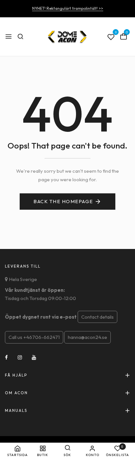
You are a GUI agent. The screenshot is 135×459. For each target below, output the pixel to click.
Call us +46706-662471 (34, 337)
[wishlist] (111, 37)
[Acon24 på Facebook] (6, 357)
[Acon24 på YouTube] (34, 357)
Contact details (97, 317)
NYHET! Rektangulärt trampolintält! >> (67, 8)
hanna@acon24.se (87, 337)
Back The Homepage (63, 201)
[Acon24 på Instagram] (20, 357)
